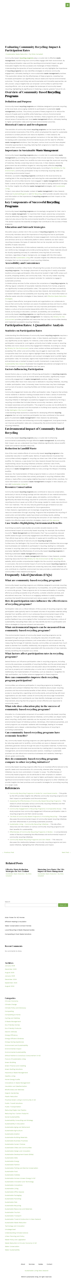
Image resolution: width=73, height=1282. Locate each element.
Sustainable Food (11, 1171)
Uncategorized (10, 1229)
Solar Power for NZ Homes (15, 917)
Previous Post (8, 852)
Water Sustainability (12, 1250)
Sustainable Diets (11, 1158)
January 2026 (10, 966)
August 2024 (9, 986)
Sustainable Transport (13, 1216)
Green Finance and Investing (15, 1066)
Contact (49, 1264)
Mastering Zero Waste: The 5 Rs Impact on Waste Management (51, 870)
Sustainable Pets (11, 1202)
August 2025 (9, 972)
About (23, 1264)
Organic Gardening (12, 1093)
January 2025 (10, 976)
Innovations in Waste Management (17, 1083)
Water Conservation (12, 1246)
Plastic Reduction (11, 1096)
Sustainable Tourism (12, 1212)
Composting (9, 1011)
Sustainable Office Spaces (14, 1192)
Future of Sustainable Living (15, 1059)
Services (32, 1264)
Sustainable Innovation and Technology (19, 1182)
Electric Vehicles (11, 1032)
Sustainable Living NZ (20, 484)
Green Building (10, 1062)
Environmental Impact (13, 1049)
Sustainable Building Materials (16, 1137)
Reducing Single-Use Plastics (15, 1110)
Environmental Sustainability (15, 1052)
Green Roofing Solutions (14, 1069)
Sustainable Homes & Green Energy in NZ (20, 1178)
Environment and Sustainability (16, 1045)
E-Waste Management (13, 1021)
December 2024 (11, 979)
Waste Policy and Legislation (15, 1240)
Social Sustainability (12, 1117)
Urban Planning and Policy (14, 1236)
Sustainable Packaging (13, 1195)
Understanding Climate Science (16, 1233)
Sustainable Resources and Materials (18, 1209)
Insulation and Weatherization (16, 1086)
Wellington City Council (18, 410)
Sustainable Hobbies (12, 1175)
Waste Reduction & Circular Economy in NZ (21, 1243)
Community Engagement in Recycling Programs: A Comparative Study (35, 809)
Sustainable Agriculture (13, 1130)
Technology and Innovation (15, 1226)
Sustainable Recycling (13, 1205)
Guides (40, 1264)
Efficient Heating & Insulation (15, 921)
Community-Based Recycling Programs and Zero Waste (30, 839)
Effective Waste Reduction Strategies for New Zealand (17, 870)
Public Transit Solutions (14, 1103)
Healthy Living (10, 1076)
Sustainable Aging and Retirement (17, 1127)
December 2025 (11, 969)
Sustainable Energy (12, 1161)
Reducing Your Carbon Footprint (16, 1113)
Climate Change (11, 1004)
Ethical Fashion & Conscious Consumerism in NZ (23, 1055)
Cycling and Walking (12, 1018)
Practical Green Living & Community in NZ (20, 1100)
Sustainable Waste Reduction (17, 54)
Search (7, 902)
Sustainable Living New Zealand (36, 1270)
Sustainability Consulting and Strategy (19, 1120)
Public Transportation (13, 1107)
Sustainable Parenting (13, 1199)
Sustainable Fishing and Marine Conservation (21, 1168)
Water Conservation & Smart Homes (18, 926)
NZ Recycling (37, 194)
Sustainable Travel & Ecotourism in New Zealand (23, 1219)
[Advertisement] (36, 22)
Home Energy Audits (12, 1079)
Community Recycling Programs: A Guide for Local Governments (33, 793)
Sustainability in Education (15, 1124)
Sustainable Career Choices (15, 1144)
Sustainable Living (23, 257)
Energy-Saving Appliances (14, 1042)
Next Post (66, 852)
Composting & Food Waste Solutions (18, 934)
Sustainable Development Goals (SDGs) (19, 1154)
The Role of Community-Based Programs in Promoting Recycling (33, 816)
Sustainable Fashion (12, 1165)
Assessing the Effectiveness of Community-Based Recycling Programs (35, 801)
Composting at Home (12, 1015)
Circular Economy (11, 1001)
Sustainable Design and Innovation (17, 1151)
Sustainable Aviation (12, 1134)
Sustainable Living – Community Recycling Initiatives (29, 824)
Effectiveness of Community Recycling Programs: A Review (31, 832)
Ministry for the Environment (17, 348)
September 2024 (11, 983)
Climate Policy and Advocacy (15, 1008)
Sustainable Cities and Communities (18, 1147)
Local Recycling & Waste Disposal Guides (20, 930)
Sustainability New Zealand (15, 364)
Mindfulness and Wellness (14, 1090)
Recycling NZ (58, 559)
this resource (54, 520)
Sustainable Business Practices (16, 1141)
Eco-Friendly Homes (12, 1025)
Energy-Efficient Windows (14, 1038)
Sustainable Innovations (13, 1185)
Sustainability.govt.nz (20, 194)
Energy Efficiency (11, 1035)
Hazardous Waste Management (16, 1073)
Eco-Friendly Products (13, 1028)
